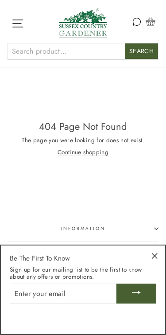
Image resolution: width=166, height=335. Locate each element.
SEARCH (141, 51)
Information (83, 228)
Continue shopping (83, 152)
